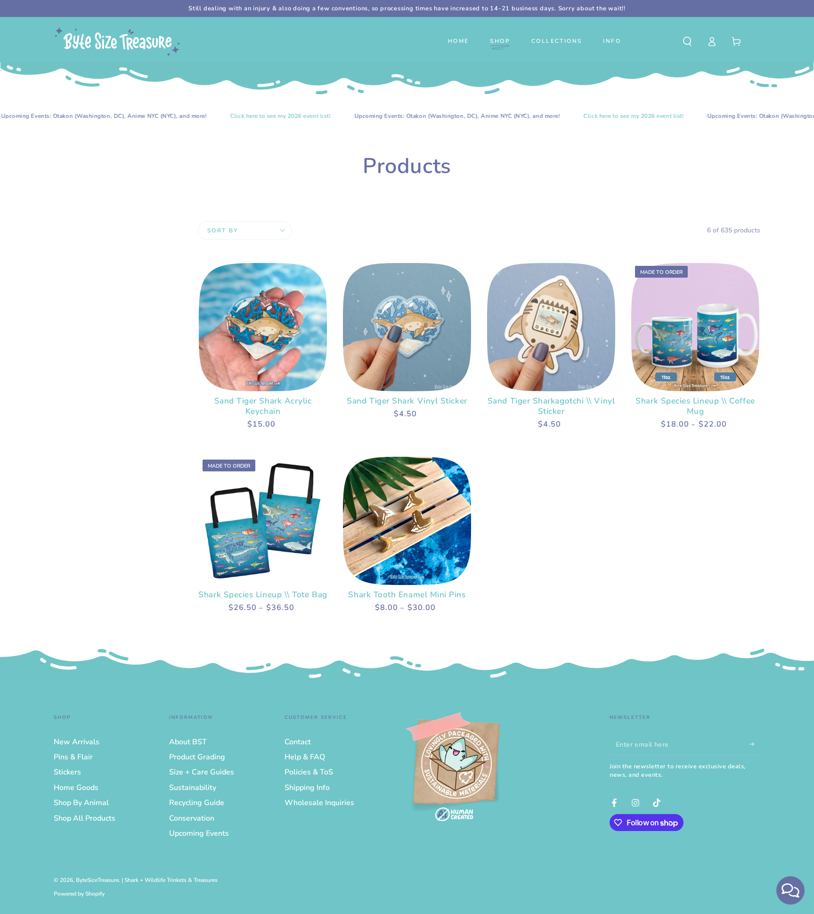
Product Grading (197, 757)
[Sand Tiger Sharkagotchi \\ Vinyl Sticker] (551, 327)
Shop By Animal (81, 803)
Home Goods (76, 787)
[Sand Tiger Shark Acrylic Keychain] (263, 327)
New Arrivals (76, 742)
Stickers (67, 772)
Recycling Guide (196, 803)
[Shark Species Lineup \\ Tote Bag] (263, 521)
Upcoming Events (199, 833)
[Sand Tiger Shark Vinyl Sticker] (407, 327)
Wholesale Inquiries (319, 803)
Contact (298, 742)
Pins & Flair (73, 757)
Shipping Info (307, 787)
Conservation (191, 818)
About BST (188, 742)
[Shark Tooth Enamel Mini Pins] (407, 521)
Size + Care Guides (201, 772)
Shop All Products (84, 818)
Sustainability (192, 787)
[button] (687, 41)
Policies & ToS (309, 772)
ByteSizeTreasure (97, 880)
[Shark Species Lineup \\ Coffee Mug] (695, 327)
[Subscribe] (754, 744)
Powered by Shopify (79, 894)
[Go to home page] (117, 41)
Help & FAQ (305, 757)
